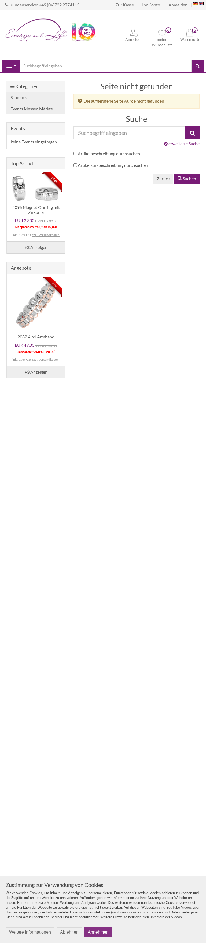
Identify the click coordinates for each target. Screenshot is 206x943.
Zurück (163, 178)
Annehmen (98, 932)
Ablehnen (69, 932)
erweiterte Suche (184, 143)
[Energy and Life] (36, 28)
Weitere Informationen (30, 932)
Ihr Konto (151, 4)
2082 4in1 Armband (35, 336)
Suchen (189, 178)
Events (18, 128)
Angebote (21, 268)
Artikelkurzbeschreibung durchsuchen (113, 165)
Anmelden (177, 4)
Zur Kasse (124, 4)
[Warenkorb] (190, 32)
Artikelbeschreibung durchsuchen (109, 153)
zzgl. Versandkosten (46, 235)
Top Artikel (22, 163)
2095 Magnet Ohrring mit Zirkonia (36, 210)
